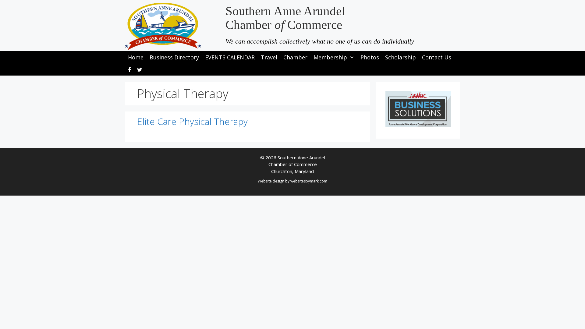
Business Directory (174, 57)
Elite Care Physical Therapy (192, 121)
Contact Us (436, 57)
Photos (369, 57)
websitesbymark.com (308, 181)
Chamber (295, 57)
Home (136, 57)
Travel (269, 57)
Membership (330, 57)
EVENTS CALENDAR (230, 57)
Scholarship (400, 57)
